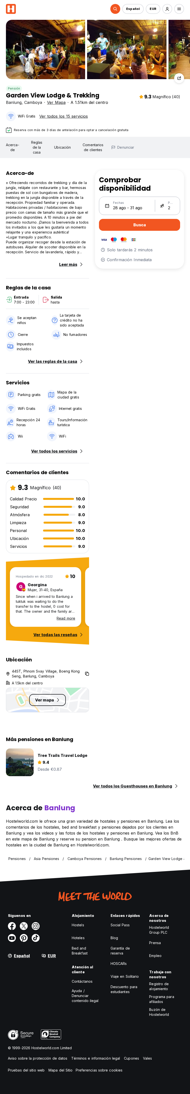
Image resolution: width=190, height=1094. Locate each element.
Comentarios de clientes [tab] (93, 147)
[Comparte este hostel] (179, 78)
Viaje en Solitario (125, 976)
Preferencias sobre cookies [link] (99, 1070)
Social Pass (120, 925)
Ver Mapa (56, 102)
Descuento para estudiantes (124, 989)
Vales (147, 1058)
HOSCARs (119, 963)
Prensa (155, 943)
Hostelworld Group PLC (159, 929)
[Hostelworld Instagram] (36, 926)
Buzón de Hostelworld (159, 1012)
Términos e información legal (95, 1058)
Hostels (78, 925)
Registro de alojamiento (159, 986)
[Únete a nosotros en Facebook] (12, 926)
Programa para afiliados (161, 999)
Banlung (14, 102)
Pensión (14, 88)
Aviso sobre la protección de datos (37, 1058)
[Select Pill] (115, 9)
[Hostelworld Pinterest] (24, 938)
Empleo (155, 956)
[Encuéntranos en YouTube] (12, 938)
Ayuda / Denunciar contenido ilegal (85, 996)
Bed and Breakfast (80, 950)
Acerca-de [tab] (12, 147)
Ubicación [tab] (62, 147)
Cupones (131, 1058)
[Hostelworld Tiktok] (36, 938)
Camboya (33, 102)
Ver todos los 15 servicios (63, 116)
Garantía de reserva (120, 950)
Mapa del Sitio (60, 1070)
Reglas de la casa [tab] (37, 147)
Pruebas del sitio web (26, 1070)
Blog (114, 938)
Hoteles (78, 938)
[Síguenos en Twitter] (24, 926)
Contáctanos (82, 981)
